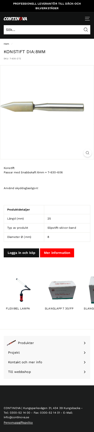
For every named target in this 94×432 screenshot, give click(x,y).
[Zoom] (88, 153)
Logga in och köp (21, 253)
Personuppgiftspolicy (18, 422)
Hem (6, 43)
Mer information (57, 253)
